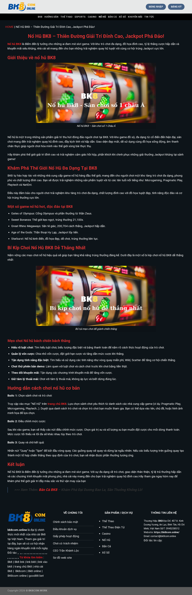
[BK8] (23, 7)
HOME (9, 27)
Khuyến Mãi (135, 16)
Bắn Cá (112, 16)
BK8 (40, 16)
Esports (80, 16)
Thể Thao (66, 16)
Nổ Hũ (102, 16)
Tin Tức (149, 16)
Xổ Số (122, 16)
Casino (92, 16)
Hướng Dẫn (51, 16)
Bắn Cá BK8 (48, 490)
